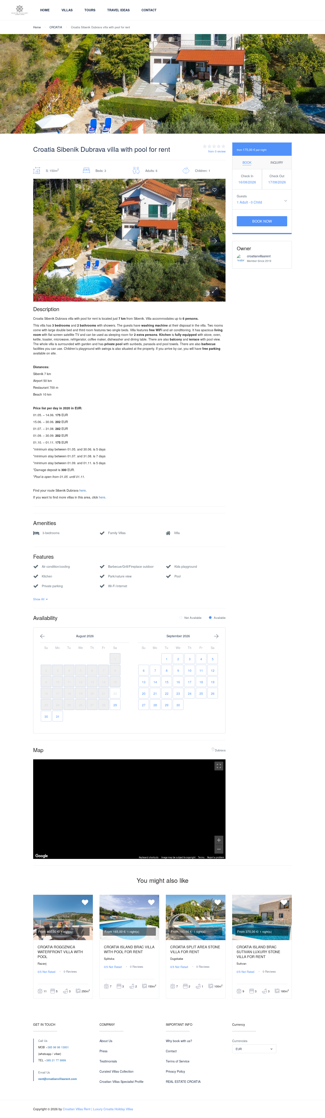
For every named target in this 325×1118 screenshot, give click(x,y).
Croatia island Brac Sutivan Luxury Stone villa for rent (258, 951)
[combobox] (254, 1048)
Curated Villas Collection (116, 1071)
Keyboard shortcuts (149, 857)
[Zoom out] (218, 849)
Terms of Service (177, 1061)
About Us (105, 1041)
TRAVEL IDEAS (118, 10)
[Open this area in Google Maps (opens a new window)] (41, 856)
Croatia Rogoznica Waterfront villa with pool (60, 951)
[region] (129, 809)
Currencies (239, 1041)
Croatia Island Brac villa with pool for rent (129, 949)
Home (45, 10)
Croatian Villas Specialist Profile (121, 1081)
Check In (247, 176)
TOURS (89, 10)
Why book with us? (179, 1041)
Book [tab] (247, 162)
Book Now (262, 221)
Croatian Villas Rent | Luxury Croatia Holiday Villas (98, 1109)
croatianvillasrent (259, 256)
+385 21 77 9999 (55, 1060)
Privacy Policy (175, 1071)
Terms (201, 857)
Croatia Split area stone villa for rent (195, 949)
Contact (149, 10)
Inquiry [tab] (276, 162)
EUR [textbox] (239, 1049)
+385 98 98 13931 (57, 1047)
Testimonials (108, 1061)
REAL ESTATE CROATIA (183, 1081)
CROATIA (56, 27)
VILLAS (67, 10)
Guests (242, 196)
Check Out (277, 176)
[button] (214, 290)
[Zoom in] (218, 840)
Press (103, 1051)
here (82, 490)
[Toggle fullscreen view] (218, 766)
